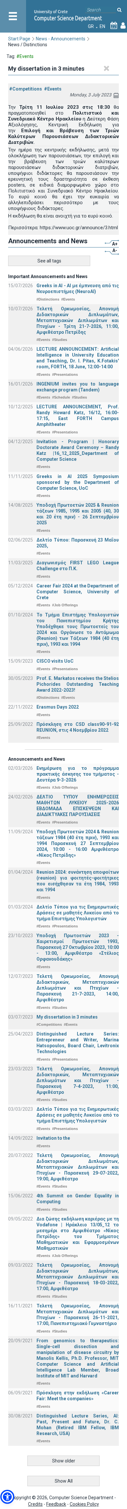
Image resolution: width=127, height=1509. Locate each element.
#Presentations (65, 374)
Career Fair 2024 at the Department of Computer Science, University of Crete (77, 591)
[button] (7, 1496)
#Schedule (61, 397)
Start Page (19, 38)
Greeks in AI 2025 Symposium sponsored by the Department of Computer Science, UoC (77, 482)
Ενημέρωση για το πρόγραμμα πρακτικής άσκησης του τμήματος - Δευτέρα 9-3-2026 (77, 774)
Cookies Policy (84, 1504)
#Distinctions (47, 299)
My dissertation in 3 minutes (67, 1017)
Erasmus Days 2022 (57, 707)
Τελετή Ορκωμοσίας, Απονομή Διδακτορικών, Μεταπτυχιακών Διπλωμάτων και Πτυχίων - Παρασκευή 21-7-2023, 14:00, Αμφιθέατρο (77, 988)
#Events (53, 89)
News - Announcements (60, 38)
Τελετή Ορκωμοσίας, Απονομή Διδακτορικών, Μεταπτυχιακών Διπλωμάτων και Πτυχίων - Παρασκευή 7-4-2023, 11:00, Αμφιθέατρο (77, 1080)
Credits (35, 1504)
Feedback (56, 1504)
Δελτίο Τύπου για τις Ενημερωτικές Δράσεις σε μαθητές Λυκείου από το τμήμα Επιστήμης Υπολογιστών (77, 912)
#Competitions (25, 89)
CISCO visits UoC (55, 661)
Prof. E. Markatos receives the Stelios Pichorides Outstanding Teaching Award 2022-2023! (77, 684)
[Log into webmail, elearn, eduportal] (123, 26)
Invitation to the (53, 1138)
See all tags (49, 260)
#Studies (59, 340)
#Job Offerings (65, 605)
